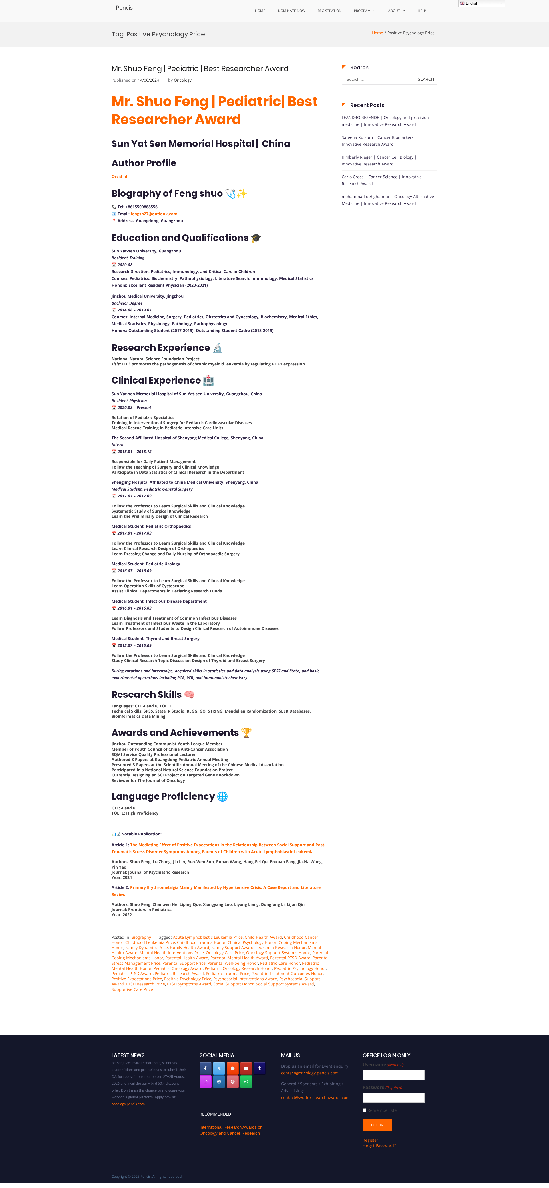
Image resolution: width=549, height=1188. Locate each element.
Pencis (124, 7)
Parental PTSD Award (290, 957)
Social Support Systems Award (285, 984)
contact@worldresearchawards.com (315, 1097)
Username (383, 1065)
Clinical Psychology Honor (252, 942)
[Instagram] (206, 1081)
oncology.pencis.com (128, 1094)
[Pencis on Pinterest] (233, 1081)
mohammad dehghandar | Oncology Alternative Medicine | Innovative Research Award (388, 200)
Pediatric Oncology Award (178, 968)
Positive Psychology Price (187, 978)
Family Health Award (189, 947)
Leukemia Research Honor (281, 947)
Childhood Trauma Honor (201, 942)
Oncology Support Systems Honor (278, 952)
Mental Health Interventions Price (172, 952)
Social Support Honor (233, 984)
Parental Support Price (184, 963)
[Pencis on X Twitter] (219, 1068)
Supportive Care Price (132, 989)
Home (260, 10)
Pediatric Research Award (179, 973)
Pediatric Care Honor (280, 963)
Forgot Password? (379, 1145)
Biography (141, 937)
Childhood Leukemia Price (150, 942)
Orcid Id (119, 176)
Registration (329, 10)
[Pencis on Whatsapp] (246, 1081)
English (471, 3)
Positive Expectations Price (137, 978)
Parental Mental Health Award (239, 957)
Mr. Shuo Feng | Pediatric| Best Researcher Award (215, 110)
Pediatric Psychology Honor (300, 968)
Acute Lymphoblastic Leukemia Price (208, 937)
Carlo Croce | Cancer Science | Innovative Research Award (382, 180)
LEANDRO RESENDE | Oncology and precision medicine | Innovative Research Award (385, 121)
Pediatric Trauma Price (227, 973)
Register (370, 1140)
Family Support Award (232, 947)
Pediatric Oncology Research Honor (238, 968)
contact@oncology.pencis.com (310, 1073)
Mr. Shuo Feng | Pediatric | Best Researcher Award (200, 69)
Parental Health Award (186, 957)
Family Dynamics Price (146, 947)
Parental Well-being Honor (233, 963)
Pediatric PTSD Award (132, 973)
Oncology (183, 80)
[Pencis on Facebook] (206, 1068)
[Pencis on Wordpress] (219, 1081)
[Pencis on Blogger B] (233, 1068)
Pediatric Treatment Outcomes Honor (287, 973)
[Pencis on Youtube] (246, 1068)
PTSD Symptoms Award (189, 984)
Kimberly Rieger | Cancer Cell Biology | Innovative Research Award (379, 160)
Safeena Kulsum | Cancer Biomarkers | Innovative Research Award (379, 141)
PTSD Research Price (145, 984)
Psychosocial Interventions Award (245, 978)
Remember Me (382, 1110)
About (394, 10)
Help (422, 10)
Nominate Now (291, 10)
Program (362, 10)
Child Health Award (263, 937)
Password (382, 1087)
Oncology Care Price (225, 952)
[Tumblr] (260, 1068)
